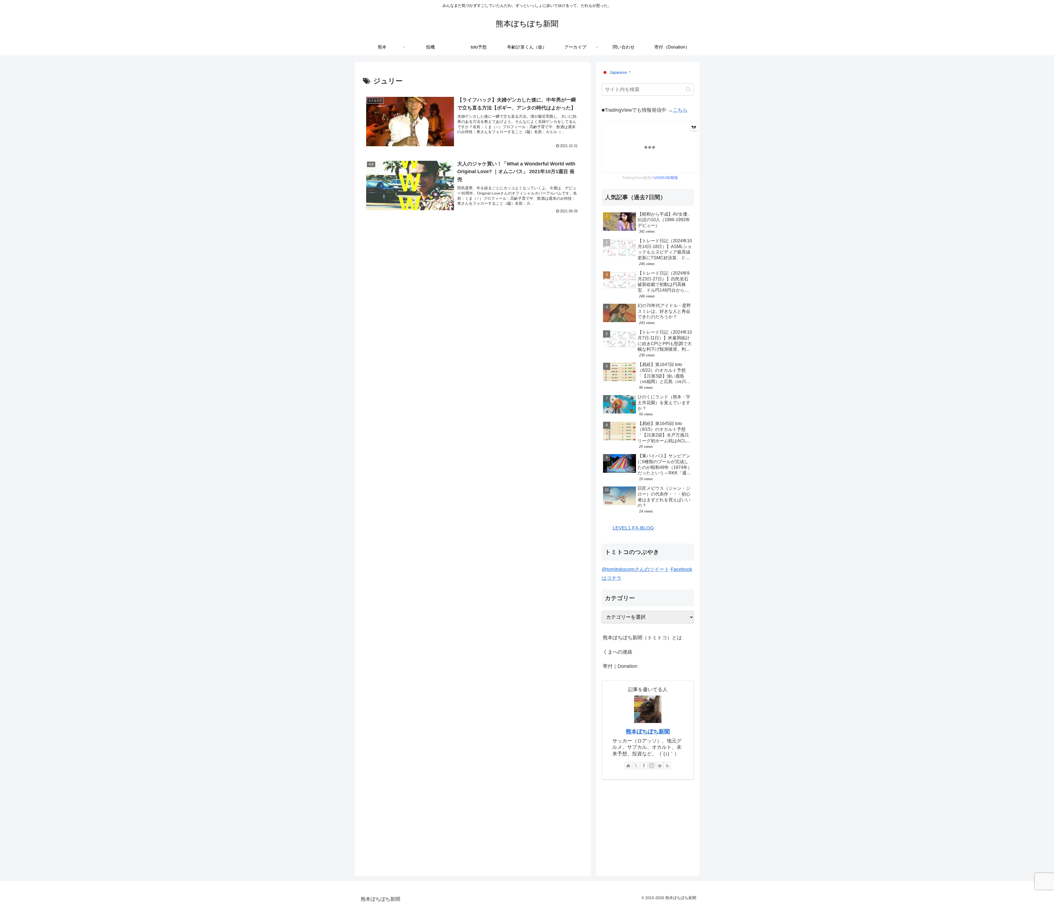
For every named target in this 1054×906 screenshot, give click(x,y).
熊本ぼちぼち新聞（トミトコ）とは (642, 637)
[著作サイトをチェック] (628, 765)
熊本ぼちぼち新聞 (648, 731)
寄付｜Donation (620, 666)
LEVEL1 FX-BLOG (633, 528)
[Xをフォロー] (636, 765)
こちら (680, 110)
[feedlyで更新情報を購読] (659, 765)
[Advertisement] (472, 270)
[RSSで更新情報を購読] (667, 765)
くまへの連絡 (617, 652)
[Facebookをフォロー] (643, 765)
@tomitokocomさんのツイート (635, 569)
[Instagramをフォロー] (651, 765)
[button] (688, 89)
